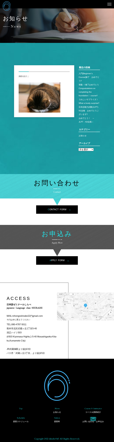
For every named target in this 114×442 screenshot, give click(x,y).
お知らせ (82, 136)
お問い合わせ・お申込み (93, 420)
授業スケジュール (21, 420)
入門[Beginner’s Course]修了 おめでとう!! (89, 77)
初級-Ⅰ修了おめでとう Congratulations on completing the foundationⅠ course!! (89, 90)
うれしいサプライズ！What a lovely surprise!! (89, 101)
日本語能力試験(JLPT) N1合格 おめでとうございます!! (89, 110)
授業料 (57, 420)
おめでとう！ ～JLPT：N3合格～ (86, 120)
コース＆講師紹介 (93, 410)
